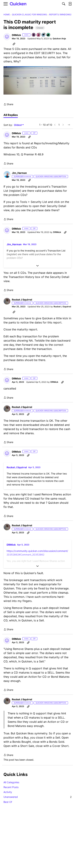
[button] (6, 36)
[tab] (10, 115)
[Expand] (37, 266)
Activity (7, 792)
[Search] (64, 4)
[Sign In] (70, 4)
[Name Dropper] (34, 35)
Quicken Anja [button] (59, 38)
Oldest (18, 125)
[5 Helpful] (48, 35)
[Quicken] (18, 4)
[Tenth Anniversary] (39, 35)
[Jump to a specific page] (69, 125)
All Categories (11, 782)
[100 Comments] (44, 35)
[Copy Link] (14, 43)
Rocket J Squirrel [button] (22, 299)
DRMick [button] (16, 35)
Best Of (7, 801)
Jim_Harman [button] (19, 172)
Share (8, 104)
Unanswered (37, 796)
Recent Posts (10, 787)
